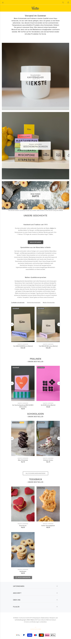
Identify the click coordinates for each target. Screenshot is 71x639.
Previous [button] (12, 324)
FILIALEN (16, 607)
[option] (23, 326)
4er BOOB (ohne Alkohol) (48, 405)
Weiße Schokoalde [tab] (49, 302)
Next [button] (59, 324)
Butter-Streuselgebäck (48, 525)
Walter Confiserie (23, 344)
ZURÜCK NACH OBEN (35, 629)
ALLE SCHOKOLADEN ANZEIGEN (35, 473)
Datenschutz (45, 618)
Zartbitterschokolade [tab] (17, 302)
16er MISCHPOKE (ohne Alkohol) (48, 346)
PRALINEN (35, 359)
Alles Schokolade (23, 460)
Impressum (36, 618)
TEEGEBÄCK (35, 479)
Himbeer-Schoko (48, 460)
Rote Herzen (23, 525)
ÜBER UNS (16, 600)
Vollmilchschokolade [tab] (33, 302)
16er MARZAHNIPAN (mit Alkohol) (23, 346)
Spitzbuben (23, 571)
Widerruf (33, 620)
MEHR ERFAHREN (35, 242)
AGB (28, 620)
